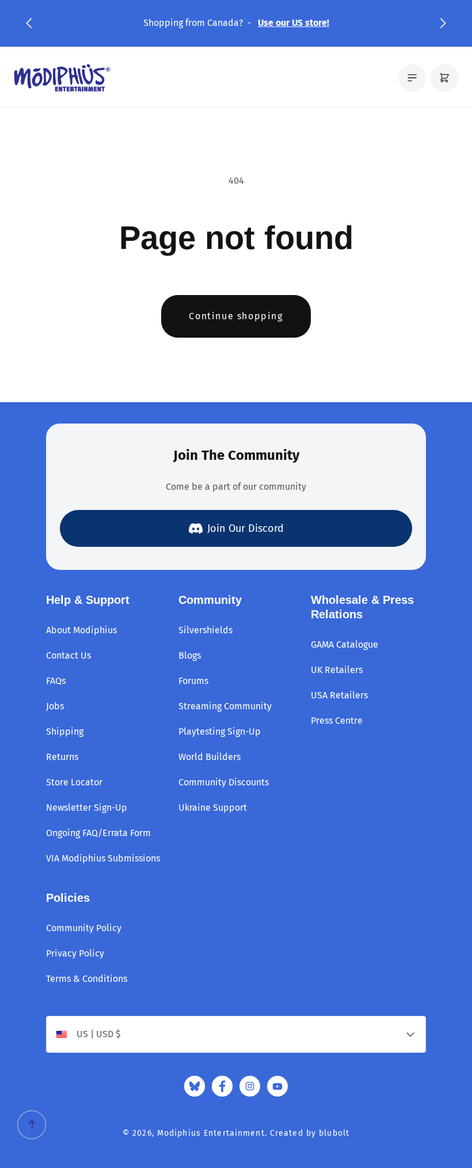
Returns (62, 756)
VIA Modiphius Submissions (103, 858)
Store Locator (74, 782)
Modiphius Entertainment (211, 1133)
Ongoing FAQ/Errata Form (98, 832)
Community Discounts (223, 782)
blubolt (334, 1133)
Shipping (64, 731)
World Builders (209, 756)
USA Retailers (339, 695)
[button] (28, 23)
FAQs (56, 680)
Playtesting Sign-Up (219, 731)
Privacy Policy (75, 953)
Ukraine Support (212, 807)
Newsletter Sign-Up (86, 807)
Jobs (55, 706)
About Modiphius (81, 630)
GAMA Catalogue (344, 644)
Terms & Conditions (86, 978)
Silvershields (205, 630)
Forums (193, 680)
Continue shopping (236, 316)
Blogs (189, 655)
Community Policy (83, 928)
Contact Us (68, 655)
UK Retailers (337, 669)
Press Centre (337, 720)
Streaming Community (225, 706)
